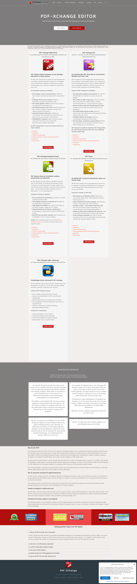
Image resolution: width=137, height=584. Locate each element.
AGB (81, 577)
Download (35, 139)
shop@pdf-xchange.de (75, 574)
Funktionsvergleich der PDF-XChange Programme (45, 137)
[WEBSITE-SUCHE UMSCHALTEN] (105, 2)
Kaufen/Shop (35, 140)
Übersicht (34, 131)
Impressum (126, 581)
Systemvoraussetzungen (38, 135)
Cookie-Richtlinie (109, 581)
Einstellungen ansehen (128, 578)
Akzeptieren (105, 578)
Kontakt (57, 577)
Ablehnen (116, 578)
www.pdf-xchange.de (62, 574)
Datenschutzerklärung (119, 581)
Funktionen (35, 133)
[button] (134, 564)
